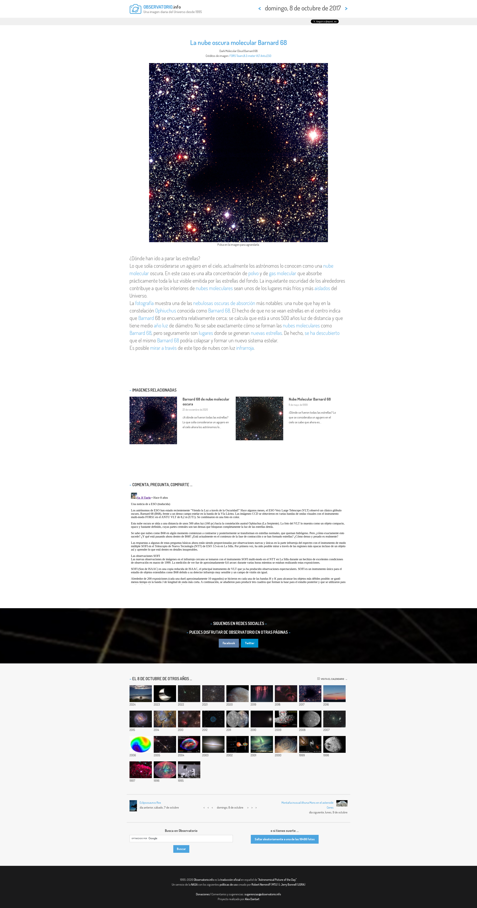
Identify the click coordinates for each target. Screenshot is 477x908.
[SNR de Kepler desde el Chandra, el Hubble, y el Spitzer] (189, 744)
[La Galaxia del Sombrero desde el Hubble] (213, 744)
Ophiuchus (165, 310)
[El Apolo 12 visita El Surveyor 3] (189, 769)
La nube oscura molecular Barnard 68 (238, 42)
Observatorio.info (204, 880)
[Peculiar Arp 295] (165, 744)
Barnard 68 (219, 310)
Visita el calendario (332, 678)
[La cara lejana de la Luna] (334, 744)
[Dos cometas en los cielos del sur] (189, 693)
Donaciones (203, 894)
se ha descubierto (322, 332)
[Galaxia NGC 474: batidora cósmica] (334, 719)
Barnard (146, 318)
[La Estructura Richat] (286, 744)
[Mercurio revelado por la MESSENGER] (310, 719)
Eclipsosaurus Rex (150, 802)
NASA (194, 884)
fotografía (144, 303)
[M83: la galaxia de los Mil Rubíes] (140, 719)
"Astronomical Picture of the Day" (277, 880)
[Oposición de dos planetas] (262, 719)
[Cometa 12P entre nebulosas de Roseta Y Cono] (286, 693)
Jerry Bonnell (288, 884)
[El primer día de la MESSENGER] (237, 719)
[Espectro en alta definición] (262, 693)
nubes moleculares (214, 288)
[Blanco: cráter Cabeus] (286, 719)
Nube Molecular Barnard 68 (310, 399)
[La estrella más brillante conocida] (140, 769)
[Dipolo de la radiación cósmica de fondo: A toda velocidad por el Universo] (140, 744)
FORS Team (236, 56)
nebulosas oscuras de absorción (224, 303)
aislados (322, 288)
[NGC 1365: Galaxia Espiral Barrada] (310, 744)
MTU (274, 884)
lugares (206, 332)
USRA (301, 884)
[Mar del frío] (237, 693)
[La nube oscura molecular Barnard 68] (310, 693)
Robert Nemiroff (261, 884)
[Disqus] (238, 538)
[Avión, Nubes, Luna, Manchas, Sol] (165, 693)
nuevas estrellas (266, 332)
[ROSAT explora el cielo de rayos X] (165, 769)
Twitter (249, 643)
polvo (253, 273)
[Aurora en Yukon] (262, 744)
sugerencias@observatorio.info (262, 894)
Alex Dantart (252, 899)
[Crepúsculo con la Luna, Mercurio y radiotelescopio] (334, 693)
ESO (269, 56)
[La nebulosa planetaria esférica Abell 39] (213, 719)
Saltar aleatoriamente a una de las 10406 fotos (285, 839)
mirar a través (163, 347)
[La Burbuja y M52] (189, 719)
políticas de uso (229, 884)
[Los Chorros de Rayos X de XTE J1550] (237, 744)
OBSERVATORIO (158, 7)
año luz (161, 325)
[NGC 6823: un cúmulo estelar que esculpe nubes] (165, 719)
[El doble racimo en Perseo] (213, 693)
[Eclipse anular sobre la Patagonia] (140, 693)
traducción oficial (230, 880)
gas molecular (282, 273)
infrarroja (245, 347)
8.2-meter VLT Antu (255, 56)
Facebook (229, 643)
